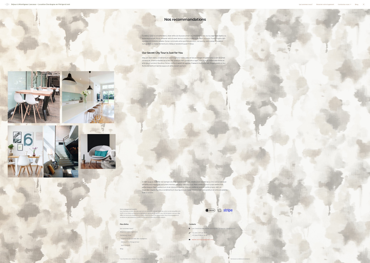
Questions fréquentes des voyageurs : (134, 239)
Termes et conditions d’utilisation (240, 259)
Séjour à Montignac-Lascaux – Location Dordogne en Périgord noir (40, 4)
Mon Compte (125, 245)
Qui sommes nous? (305, 4)
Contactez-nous (343, 4)
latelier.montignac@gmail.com (202, 239)
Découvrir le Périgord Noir (130, 242)
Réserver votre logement (325, 4)
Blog (356, 4)
